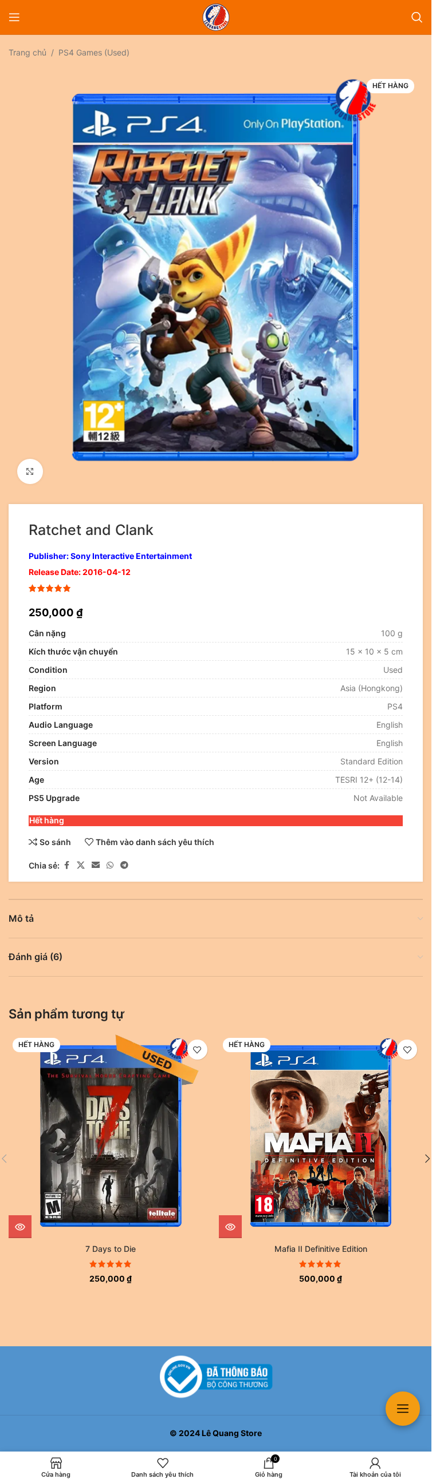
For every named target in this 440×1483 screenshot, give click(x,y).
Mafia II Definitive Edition (320, 1240)
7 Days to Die (110, 1240)
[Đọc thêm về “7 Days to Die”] (20, 1218)
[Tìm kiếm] (417, 17)
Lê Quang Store (232, 1433)
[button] (427, 1150)
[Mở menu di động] (14, 17)
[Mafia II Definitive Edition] (321, 1127)
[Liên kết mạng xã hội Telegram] (124, 857)
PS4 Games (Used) (93, 52)
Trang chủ (27, 52)
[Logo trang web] (216, 16)
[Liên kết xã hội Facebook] (66, 857)
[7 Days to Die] (111, 1127)
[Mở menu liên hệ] (403, 1408)
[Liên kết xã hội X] (80, 857)
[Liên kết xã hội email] (95, 857)
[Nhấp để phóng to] (30, 463)
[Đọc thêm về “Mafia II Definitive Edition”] (230, 1218)
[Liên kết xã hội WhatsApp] (110, 857)
